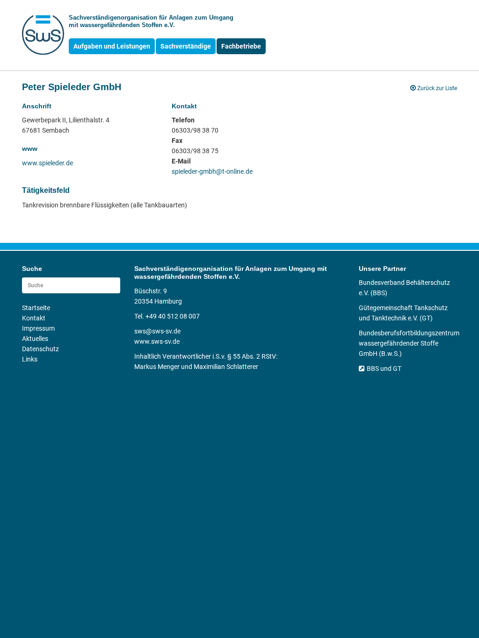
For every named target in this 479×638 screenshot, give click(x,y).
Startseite (36, 308)
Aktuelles (35, 338)
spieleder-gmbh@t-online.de (212, 171)
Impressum (38, 328)
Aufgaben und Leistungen (111, 46)
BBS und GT (384, 368)
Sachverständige (185, 46)
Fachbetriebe (241, 46)
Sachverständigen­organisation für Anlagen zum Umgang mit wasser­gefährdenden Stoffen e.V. (151, 21)
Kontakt (33, 318)
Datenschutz (40, 349)
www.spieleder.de (47, 163)
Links (29, 359)
